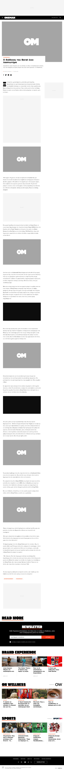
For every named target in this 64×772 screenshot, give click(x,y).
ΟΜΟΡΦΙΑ (50, 700)
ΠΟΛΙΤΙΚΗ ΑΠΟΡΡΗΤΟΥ (46, 758)
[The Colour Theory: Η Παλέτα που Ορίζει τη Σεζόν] (24, 661)
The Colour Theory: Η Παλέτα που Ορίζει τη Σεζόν (24, 669)
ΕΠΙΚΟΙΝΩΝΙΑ (15, 758)
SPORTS (9, 719)
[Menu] (2, 18)
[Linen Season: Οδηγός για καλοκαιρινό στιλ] (9, 661)
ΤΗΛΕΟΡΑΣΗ (6, 57)
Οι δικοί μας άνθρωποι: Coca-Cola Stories (53, 669)
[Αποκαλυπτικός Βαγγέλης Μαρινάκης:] (24, 728)
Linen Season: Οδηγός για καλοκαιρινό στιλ (8, 669)
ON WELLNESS (14, 685)
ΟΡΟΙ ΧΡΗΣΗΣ (37, 758)
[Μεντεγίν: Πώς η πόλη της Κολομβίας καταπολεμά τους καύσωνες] (39, 694)
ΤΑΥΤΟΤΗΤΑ (23, 758)
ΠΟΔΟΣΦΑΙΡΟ (6, 734)
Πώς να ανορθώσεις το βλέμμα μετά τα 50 (54, 703)
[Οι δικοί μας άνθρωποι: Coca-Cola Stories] (54, 661)
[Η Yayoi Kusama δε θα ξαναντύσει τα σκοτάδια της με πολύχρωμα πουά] (24, 694)
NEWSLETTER (41, 762)
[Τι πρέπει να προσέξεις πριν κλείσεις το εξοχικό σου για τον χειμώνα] (9, 694)
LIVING (5, 700)
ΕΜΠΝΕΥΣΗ (21, 700)
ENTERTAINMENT (8, 578)
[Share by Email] (11, 75)
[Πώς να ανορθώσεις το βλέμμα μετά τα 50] (54, 694)
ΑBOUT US (29, 758)
